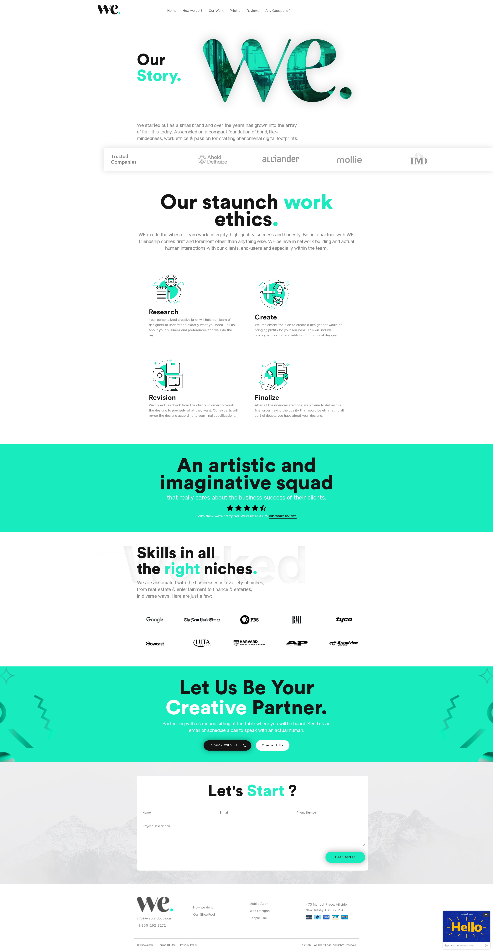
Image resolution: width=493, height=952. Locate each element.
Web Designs (259, 911)
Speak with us (224, 745)
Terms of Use (166, 945)
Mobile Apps (258, 904)
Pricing (235, 11)
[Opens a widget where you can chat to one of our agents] (467, 930)
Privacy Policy (189, 945)
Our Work (216, 11)
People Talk (258, 918)
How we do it (192, 11)
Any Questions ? (278, 11)
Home (172, 11)
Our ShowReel (204, 915)
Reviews (253, 11)
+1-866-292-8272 (151, 926)
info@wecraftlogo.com (154, 919)
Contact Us (273, 745)
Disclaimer (146, 945)
